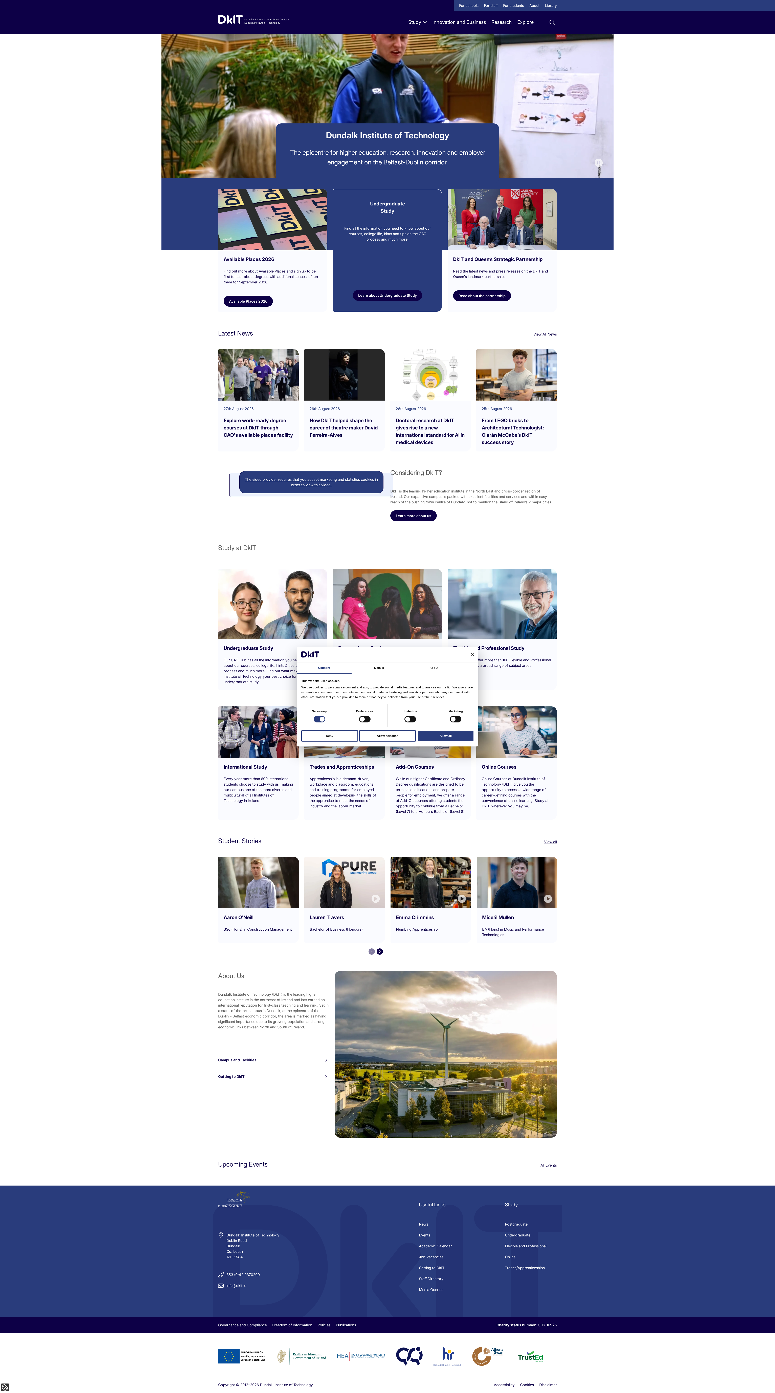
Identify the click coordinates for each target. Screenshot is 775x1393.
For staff (491, 5)
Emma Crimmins (415, 917)
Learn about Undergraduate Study (387, 295)
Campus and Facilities (237, 1060)
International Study (245, 767)
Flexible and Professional (526, 1246)
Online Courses (499, 767)
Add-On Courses (415, 767)
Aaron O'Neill (238, 917)
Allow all (446, 736)
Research (501, 22)
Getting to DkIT (231, 1076)
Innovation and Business (459, 22)
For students (513, 5)
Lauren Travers (327, 917)
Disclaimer (548, 1385)
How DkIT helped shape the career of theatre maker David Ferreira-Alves (344, 428)
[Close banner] (472, 654)
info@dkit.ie (236, 1286)
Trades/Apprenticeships (525, 1268)
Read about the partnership (482, 296)
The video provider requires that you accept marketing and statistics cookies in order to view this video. (311, 482)
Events (424, 1235)
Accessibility (504, 1385)
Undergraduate (517, 1235)
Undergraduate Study (248, 648)
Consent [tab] (324, 667)
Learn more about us (413, 516)
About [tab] (433, 667)
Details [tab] (379, 667)
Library (551, 5)
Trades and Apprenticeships (342, 767)
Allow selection (387, 736)
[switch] (365, 719)
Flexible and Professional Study (489, 648)
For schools (469, 5)
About (534, 5)
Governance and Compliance (242, 1325)
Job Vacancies (431, 1257)
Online (510, 1257)
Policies (324, 1325)
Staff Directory (431, 1279)
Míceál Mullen (498, 917)
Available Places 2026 (248, 301)
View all (550, 842)
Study (414, 22)
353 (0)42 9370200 (243, 1275)
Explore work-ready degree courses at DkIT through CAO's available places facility (258, 428)
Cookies (527, 1385)
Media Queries (431, 1290)
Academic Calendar (435, 1246)
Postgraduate (516, 1224)
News (423, 1224)
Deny (329, 736)
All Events (548, 1165)
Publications (346, 1325)
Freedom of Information (292, 1325)
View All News (545, 334)
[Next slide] (380, 951)
